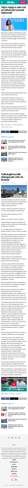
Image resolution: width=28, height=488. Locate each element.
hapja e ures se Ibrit (7, 127)
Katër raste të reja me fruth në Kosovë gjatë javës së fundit (16, 141)
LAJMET (14, 460)
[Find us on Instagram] (16, 437)
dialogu (12, 393)
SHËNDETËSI (14, 466)
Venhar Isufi (5, 183)
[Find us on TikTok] (19, 438)
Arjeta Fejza (8, 124)
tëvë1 (4, 16)
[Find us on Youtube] (12, 437)
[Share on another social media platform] (23, 132)
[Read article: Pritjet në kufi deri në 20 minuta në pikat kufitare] (4, 154)
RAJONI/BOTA (14, 462)
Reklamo (22, 2)
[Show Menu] (2, 2)
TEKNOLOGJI (14, 471)
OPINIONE (14, 473)
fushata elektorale (18, 124)
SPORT (14, 464)
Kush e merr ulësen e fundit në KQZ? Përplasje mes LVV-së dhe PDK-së (17, 147)
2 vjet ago (10, 16)
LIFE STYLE (14, 469)
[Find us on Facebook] (9, 437)
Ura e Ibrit (18, 393)
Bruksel (7, 393)
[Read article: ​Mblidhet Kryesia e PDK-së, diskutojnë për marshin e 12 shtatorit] (4, 159)
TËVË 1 (12, 485)
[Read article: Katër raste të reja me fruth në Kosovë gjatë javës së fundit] (4, 142)
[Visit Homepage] (10, 2)
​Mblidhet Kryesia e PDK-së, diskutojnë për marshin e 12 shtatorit (15, 159)
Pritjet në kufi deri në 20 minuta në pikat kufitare (17, 153)
